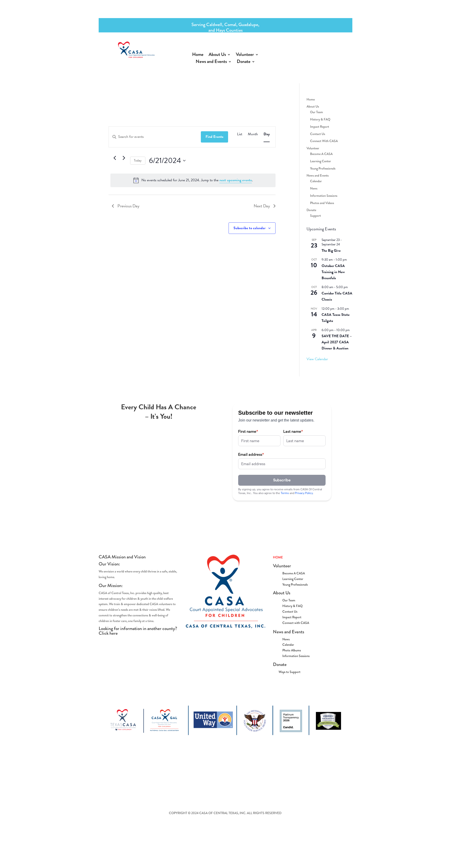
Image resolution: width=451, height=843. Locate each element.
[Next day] (124, 158)
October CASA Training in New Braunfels (333, 272)
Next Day (262, 206)
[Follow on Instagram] (313, 48)
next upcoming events (235, 180)
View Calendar (317, 359)
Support (315, 215)
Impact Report (319, 126)
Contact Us (317, 133)
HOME (278, 557)
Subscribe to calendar (249, 228)
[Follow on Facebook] (295, 48)
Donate (243, 62)
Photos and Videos (322, 203)
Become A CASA (321, 153)
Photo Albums (291, 650)
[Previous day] (114, 158)
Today (138, 160)
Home (197, 55)
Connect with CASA (295, 622)
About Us (217, 55)
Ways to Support (286, 671)
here (113, 633)
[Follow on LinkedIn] (332, 48)
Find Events (214, 136)
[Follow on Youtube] (323, 48)
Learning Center (320, 161)
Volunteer (245, 55)
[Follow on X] (304, 48)
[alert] (193, 180)
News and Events (211, 62)
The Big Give (331, 250)
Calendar (316, 181)
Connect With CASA (324, 141)
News (313, 188)
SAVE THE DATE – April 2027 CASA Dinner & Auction (337, 342)
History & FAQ (320, 119)
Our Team (316, 112)
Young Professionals (322, 168)
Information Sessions (323, 195)
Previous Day (128, 206)
